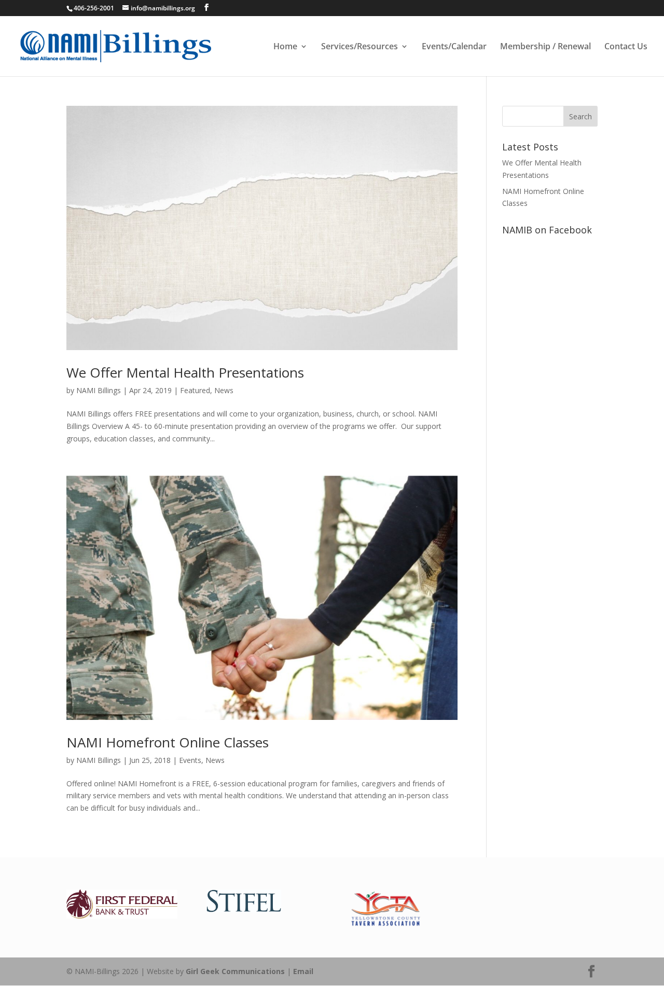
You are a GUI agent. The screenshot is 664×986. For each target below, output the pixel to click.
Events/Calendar (454, 47)
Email (303, 971)
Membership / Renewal (545, 47)
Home (285, 47)
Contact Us (625, 47)
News (223, 390)
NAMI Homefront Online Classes (167, 742)
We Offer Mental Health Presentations (185, 372)
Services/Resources (359, 47)
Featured (195, 390)
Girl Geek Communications (235, 971)
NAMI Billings (98, 390)
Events (190, 760)
